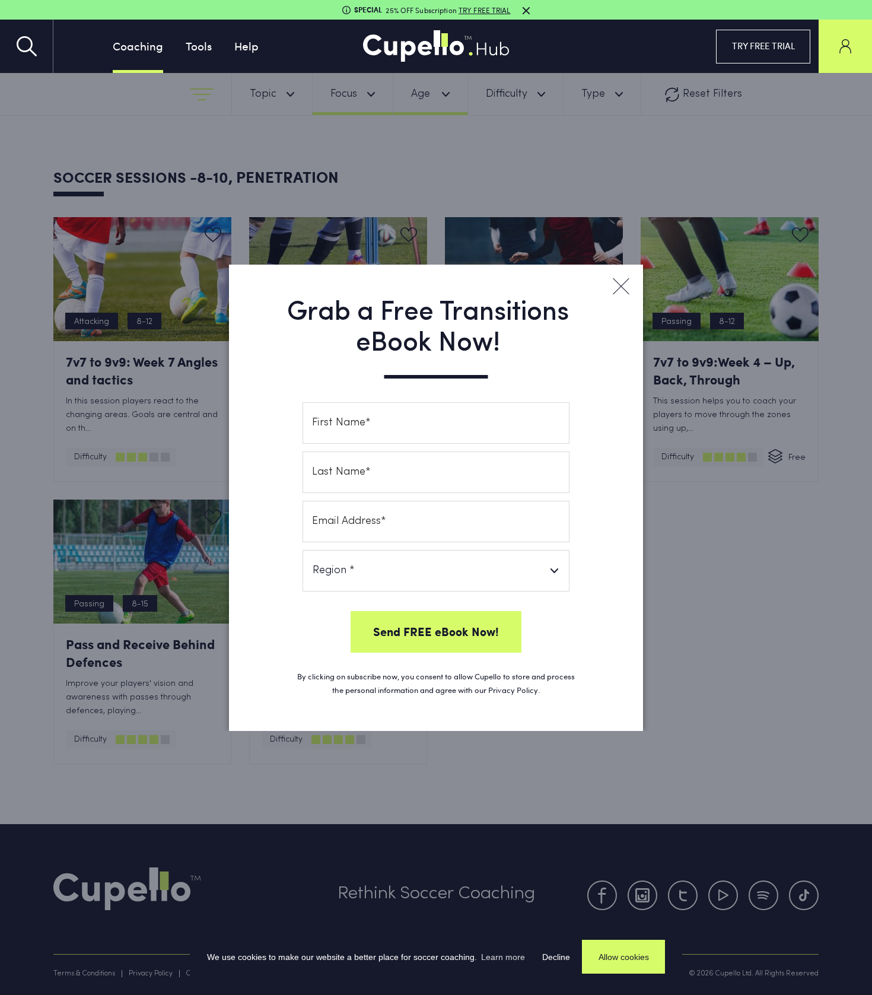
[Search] (26, 46)
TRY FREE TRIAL (763, 46)
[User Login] (845, 46)
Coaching (138, 45)
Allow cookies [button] (624, 957)
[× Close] (620, 286)
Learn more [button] (503, 957)
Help (246, 45)
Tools (199, 45)
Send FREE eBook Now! (436, 631)
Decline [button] (556, 957)
